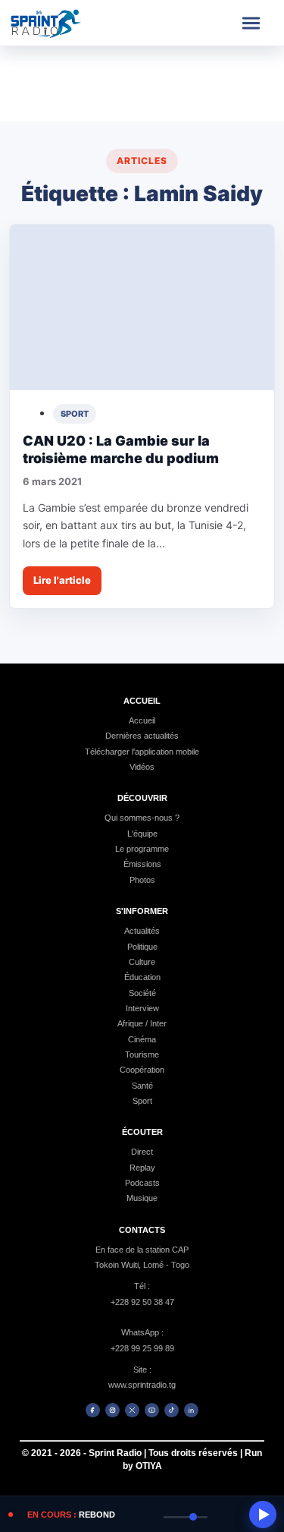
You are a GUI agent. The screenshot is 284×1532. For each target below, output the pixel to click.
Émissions (142, 863)
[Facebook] (93, 1410)
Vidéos (142, 766)
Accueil (142, 720)
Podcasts (142, 1182)
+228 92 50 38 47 (142, 1302)
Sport (142, 1100)
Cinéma (142, 1039)
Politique (142, 946)
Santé (142, 1085)
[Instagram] (112, 1410)
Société (142, 993)
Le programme (142, 848)
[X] (132, 1410)
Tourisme (142, 1054)
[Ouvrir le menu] (251, 23)
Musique (142, 1198)
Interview (142, 1008)
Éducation (142, 977)
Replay (142, 1167)
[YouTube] (152, 1410)
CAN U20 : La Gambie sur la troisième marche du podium (121, 449)
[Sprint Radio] (59, 22)
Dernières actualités (142, 735)
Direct (142, 1151)
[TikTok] (171, 1410)
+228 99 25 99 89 (142, 1348)
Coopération (142, 1069)
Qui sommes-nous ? (142, 817)
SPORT (75, 413)
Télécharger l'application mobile (142, 751)
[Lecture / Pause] (262, 1514)
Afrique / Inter (142, 1023)
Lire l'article (62, 580)
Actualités (142, 930)
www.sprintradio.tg (142, 1384)
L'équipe (142, 833)
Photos (142, 879)
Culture (142, 961)
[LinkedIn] (191, 1410)
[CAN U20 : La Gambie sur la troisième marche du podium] (142, 307)
